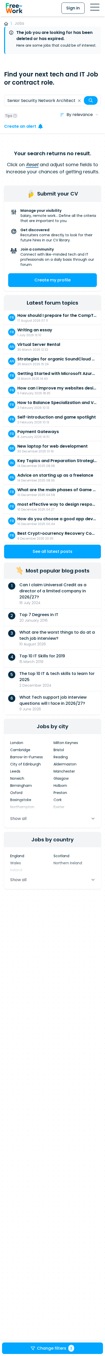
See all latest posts (52, 551)
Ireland (16, 870)
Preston (60, 792)
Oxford (16, 792)
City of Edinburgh (25, 764)
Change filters (54, 1348)
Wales (15, 863)
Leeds (15, 771)
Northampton (22, 807)
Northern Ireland (68, 863)
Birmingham (21, 785)
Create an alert (20, 126)
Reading (61, 757)
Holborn (60, 785)
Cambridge (20, 749)
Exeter (59, 807)
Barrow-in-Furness (26, 757)
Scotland (61, 855)
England (17, 855)
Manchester (64, 771)
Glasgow (61, 778)
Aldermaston (65, 764)
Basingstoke (20, 799)
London (16, 742)
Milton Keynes (66, 742)
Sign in (73, 8)
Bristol (59, 749)
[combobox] (52, 100)
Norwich (17, 778)
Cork (58, 799)
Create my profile (52, 280)
